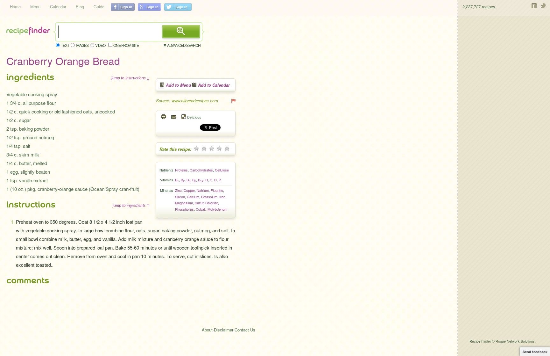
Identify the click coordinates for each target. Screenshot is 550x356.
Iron (222, 196)
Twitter (543, 5)
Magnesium (184, 202)
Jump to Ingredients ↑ (131, 205)
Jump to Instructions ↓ (130, 77)
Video (100, 45)
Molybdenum (217, 209)
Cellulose (222, 169)
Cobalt (201, 209)
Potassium (209, 196)
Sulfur (199, 202)
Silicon (180, 196)
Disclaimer (223, 330)
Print (164, 116)
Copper (189, 190)
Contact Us (245, 330)
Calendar (58, 7)
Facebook (534, 5)
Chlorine (211, 202)
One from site (126, 45)
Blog (80, 7)
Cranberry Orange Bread (63, 60)
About (207, 330)
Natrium (203, 190)
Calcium (193, 196)
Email (174, 116)
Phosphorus (184, 209)
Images (82, 45)
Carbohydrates (201, 169)
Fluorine (217, 190)
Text (65, 45)
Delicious (194, 116)
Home (15, 7)
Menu (35, 7)
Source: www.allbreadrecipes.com (187, 100)
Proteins (181, 169)
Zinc (178, 190)
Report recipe (233, 100)
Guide (99, 7)
